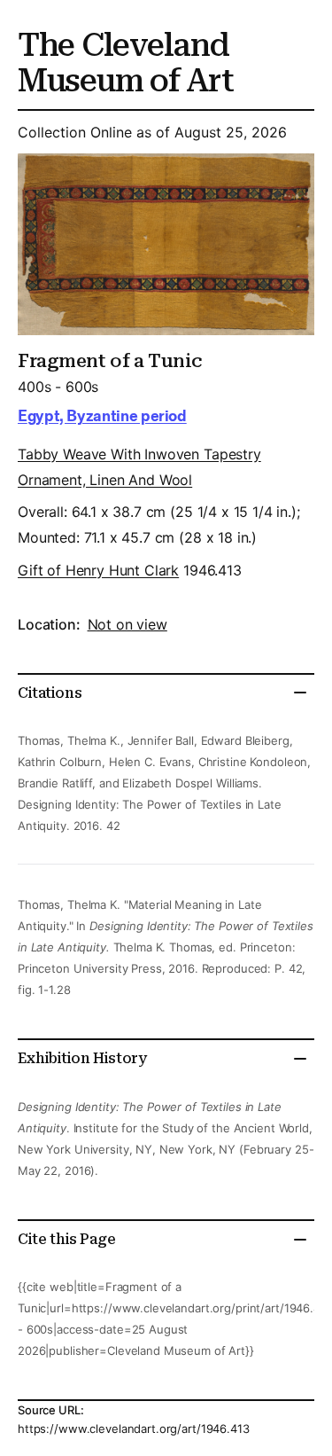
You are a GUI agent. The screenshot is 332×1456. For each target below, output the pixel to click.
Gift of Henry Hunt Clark (98, 570)
